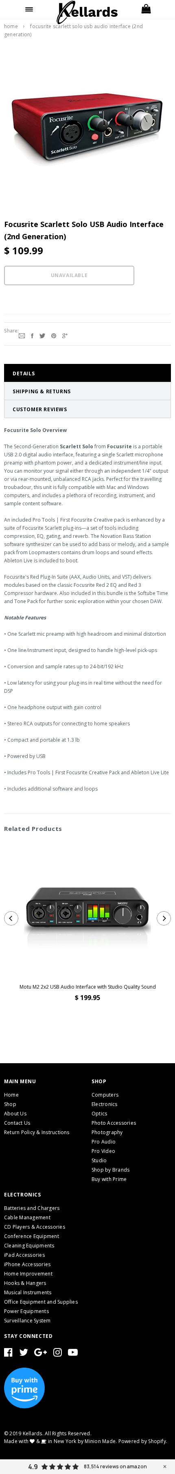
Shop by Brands (110, 1169)
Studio (99, 1160)
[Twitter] (42, 335)
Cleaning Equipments (29, 1245)
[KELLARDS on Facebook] (8, 1354)
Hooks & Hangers (25, 1283)
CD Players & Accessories (34, 1226)
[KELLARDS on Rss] (73, 1354)
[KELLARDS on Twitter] (23, 1354)
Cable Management (27, 1217)
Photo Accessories (114, 1122)
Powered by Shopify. (143, 1441)
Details (24, 373)
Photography (107, 1132)
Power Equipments (26, 1311)
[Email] (22, 335)
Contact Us (17, 1122)
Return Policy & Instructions (37, 1132)
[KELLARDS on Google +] (40, 1354)
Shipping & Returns (42, 391)
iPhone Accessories (27, 1264)
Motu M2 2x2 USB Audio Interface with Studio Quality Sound (88, 986)
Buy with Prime (109, 1179)
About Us (15, 1113)
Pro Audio (104, 1141)
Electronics (105, 1104)
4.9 (33, 1466)
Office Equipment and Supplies (41, 1301)
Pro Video (103, 1151)
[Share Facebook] (32, 335)
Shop (10, 1104)
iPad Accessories (24, 1254)
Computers (105, 1094)
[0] (146, 9)
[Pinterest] (53, 335)
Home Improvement (28, 1273)
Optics (99, 1113)
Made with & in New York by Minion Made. (60, 1441)
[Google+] (65, 335)
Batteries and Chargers (31, 1208)
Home (11, 26)
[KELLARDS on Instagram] (57, 1354)
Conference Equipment (31, 1236)
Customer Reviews (40, 409)
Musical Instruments (28, 1292)
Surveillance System (27, 1320)
